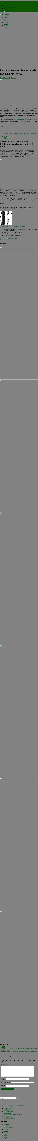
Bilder (5, 138)
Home (5, 17)
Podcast (6, 1135)
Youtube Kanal (8, 8)
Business (6, 1126)
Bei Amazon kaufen (5, 240)
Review (3, 1047)
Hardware (6, 22)
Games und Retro (8, 1127)
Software (6, 20)
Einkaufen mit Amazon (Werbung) (13, 1114)
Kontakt (6, 2)
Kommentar (5, 1064)
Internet (6, 24)
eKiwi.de (6, 5)
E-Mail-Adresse (6, 1082)
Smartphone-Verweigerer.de (11, 1107)
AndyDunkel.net (8, 1108)
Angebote (6, 1124)
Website (3, 1085)
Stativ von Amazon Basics (20, 119)
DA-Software (7, 1110)
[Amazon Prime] (12, 238)
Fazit (5, 136)
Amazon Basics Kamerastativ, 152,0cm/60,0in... (13, 226)
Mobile (6, 19)
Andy (8, 78)
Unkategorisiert (8, 1139)
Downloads (7, 3)
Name (3, 1079)
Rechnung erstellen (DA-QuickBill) (14, 1105)
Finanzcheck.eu (8, 1113)
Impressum (7, 10)
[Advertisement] (19, 48)
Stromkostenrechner (9, 7)
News (5, 27)
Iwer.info (6, 1116)
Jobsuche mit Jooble (9, 1118)
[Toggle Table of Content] (1, 130)
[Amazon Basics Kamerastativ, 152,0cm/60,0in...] (6, 224)
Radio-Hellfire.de (8, 1111)
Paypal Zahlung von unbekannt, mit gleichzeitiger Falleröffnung (19, 1051)
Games (5, 25)
